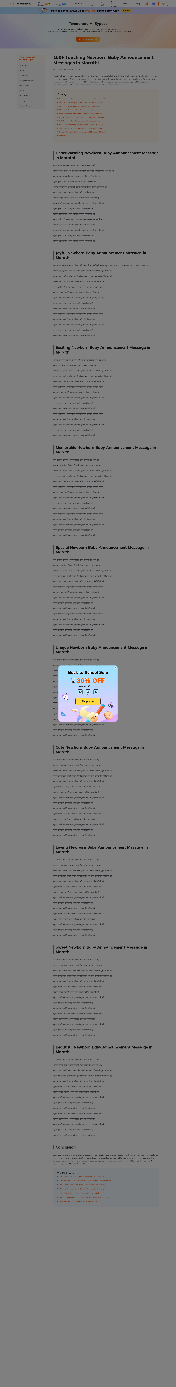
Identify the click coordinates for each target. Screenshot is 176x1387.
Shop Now (88, 701)
